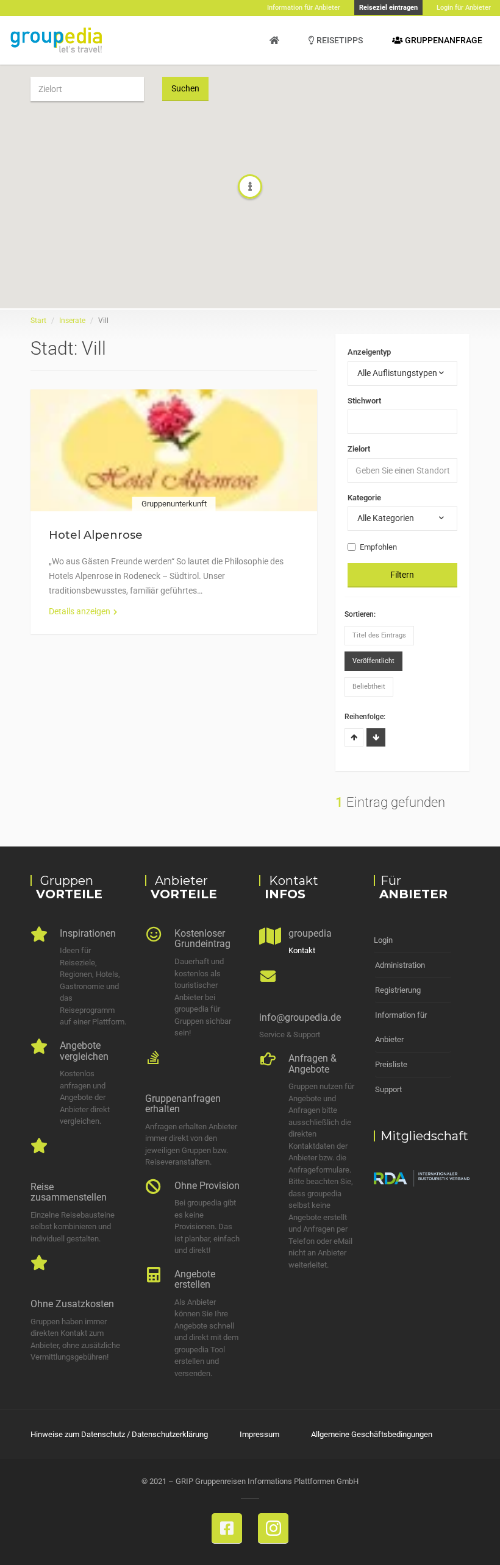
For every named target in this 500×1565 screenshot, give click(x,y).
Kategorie (364, 497)
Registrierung (398, 990)
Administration (400, 965)
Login (383, 940)
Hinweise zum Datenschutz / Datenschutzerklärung (119, 1434)
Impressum (259, 1434)
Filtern (402, 575)
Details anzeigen (79, 611)
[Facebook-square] (227, 1528)
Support (388, 1089)
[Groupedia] (274, 40)
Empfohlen (378, 547)
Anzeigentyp (369, 352)
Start (38, 320)
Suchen (185, 88)
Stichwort (364, 400)
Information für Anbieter (401, 1027)
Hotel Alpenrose (96, 535)
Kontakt (301, 950)
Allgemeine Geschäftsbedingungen (371, 1434)
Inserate (72, 320)
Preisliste (391, 1064)
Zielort (359, 448)
